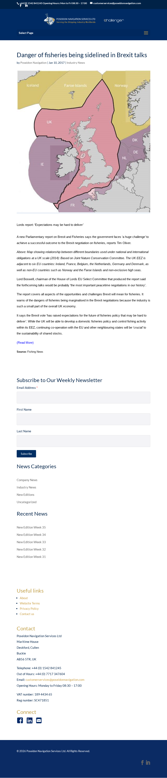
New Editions (25, 494)
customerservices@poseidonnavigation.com (55, 679)
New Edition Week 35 (31, 527)
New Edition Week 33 (31, 542)
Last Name (24, 431)
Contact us (27, 614)
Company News (27, 480)
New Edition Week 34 (31, 534)
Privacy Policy (29, 608)
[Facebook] (142, 763)
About (24, 598)
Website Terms (30, 603)
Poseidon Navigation (33, 62)
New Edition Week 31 (31, 556)
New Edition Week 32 (31, 549)
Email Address (27, 387)
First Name (24, 409)
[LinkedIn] (147, 763)
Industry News (76, 62)
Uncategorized (26, 502)
